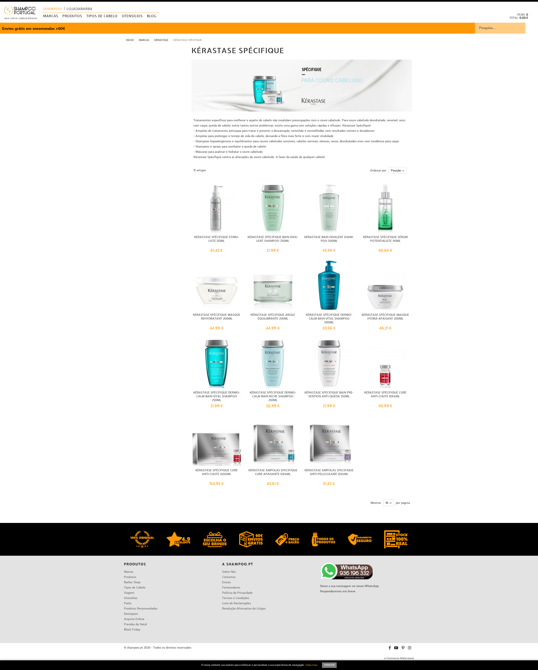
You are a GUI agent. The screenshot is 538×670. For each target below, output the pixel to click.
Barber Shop (132, 582)
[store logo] (20, 11)
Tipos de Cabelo (134, 588)
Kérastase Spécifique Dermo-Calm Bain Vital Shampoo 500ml (329, 319)
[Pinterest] (403, 648)
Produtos (130, 577)
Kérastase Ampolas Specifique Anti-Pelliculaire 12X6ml (329, 472)
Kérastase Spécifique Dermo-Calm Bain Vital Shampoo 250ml (216, 396)
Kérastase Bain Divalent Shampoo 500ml (329, 239)
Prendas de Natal (135, 625)
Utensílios (130, 598)
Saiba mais (311, 665)
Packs (128, 604)
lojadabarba (79, 9)
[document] (269, 665)
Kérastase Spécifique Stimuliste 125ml (216, 239)
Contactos (229, 577)
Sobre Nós (229, 572)
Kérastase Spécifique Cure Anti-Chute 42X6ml (216, 472)
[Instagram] (409, 648)
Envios (226, 582)
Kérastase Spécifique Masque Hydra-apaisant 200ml (385, 317)
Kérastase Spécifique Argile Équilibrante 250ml (273, 317)
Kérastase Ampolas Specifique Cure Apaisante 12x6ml (272, 472)
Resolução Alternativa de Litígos (244, 609)
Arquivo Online (134, 619)
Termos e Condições (235, 598)
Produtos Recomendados (140, 609)
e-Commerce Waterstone (399, 658)
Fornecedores (231, 588)
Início (130, 40)
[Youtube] (396, 648)
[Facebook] (389, 648)
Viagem (129, 593)
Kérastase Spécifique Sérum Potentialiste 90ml (385, 239)
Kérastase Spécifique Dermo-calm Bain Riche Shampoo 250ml (273, 396)
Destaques (131, 614)
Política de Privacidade (237, 593)
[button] (531, 6)
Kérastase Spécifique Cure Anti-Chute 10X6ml (385, 395)
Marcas (144, 40)
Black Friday (132, 630)
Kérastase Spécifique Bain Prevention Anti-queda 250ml (329, 395)
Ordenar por (378, 171)
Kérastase (161, 40)
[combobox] (506, 28)
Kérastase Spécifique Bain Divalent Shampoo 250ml (273, 239)
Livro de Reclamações (236, 604)
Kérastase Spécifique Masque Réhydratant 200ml (216, 317)
